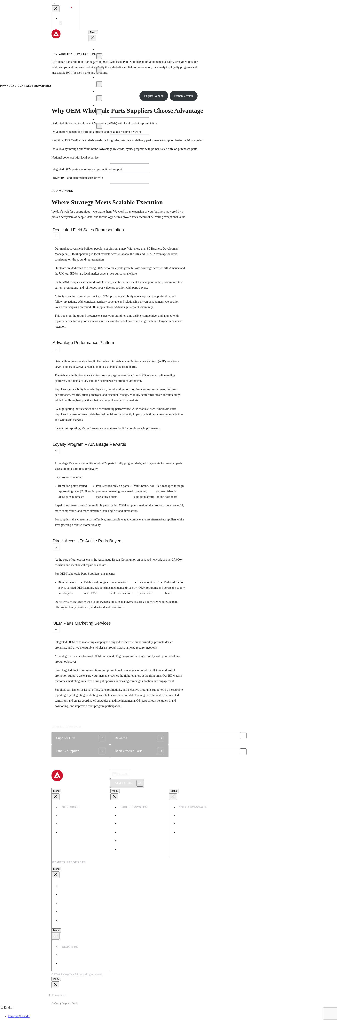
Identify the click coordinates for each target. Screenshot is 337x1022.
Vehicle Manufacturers (134, 840)
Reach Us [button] (104, 119)
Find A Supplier (67, 751)
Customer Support (184, 735)
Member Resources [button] (110, 105)
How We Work (71, 823)
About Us (68, 815)
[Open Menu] (53, 3)
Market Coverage (190, 823)
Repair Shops (129, 823)
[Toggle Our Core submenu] (99, 56)
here (134, 273)
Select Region (69, 18)
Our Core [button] (104, 49)
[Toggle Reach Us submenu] (99, 126)
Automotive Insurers (133, 832)
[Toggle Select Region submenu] (60, 23)
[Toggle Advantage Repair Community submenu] (99, 98)
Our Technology (189, 815)
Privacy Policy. (59, 995)
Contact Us (178, 751)
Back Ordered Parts (128, 751)
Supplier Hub (65, 738)
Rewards (121, 738)
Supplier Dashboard (74, 903)
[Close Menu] (55, 8)
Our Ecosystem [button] (108, 63)
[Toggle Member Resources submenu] (99, 112)
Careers (66, 832)
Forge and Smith (69, 1003)
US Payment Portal (73, 920)
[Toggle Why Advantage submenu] (99, 84)
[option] (172, 1016)
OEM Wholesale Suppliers (137, 815)
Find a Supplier (71, 894)
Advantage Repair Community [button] (117, 91)
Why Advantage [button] (108, 77)
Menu (93, 32)
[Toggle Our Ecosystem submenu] (99, 70)
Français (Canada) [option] (19, 1016)
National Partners (131, 849)
